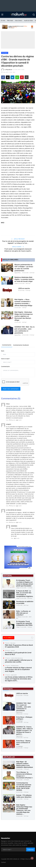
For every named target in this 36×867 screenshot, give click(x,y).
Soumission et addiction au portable (24, 602)
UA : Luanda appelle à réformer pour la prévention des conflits (18, 661)
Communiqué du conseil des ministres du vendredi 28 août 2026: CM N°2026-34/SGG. (23, 786)
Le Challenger (19, 721)
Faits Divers (18, 20)
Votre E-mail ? (5, 359)
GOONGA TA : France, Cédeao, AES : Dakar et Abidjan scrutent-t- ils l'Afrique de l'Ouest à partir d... (24, 730)
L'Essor (16, 283)
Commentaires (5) (10, 398)
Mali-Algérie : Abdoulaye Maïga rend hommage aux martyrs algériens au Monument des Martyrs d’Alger (23, 316)
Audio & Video (28, 20)
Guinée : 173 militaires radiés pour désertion (24, 796)
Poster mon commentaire (11, 389)
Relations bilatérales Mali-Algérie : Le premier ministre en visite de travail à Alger (24, 279)
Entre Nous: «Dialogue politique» (24, 718)
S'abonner (30, 849)
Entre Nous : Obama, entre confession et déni (23, 742)
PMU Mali (10, 20)
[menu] (2, 15)
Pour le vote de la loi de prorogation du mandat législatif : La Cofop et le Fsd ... (18, 242)
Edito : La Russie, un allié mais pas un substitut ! (23, 613)
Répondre (13, 420)
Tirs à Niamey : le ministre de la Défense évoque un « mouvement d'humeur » (24, 775)
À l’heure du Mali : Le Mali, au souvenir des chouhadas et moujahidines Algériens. (24, 593)
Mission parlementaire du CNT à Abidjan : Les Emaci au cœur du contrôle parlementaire (23, 268)
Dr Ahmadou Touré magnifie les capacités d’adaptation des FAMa (24, 623)
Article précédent (19, 239)
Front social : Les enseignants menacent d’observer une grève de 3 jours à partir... (18, 250)
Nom (2, 351)
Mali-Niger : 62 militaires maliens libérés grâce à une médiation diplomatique (24, 764)
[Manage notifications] (32, 858)
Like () (19, 420)
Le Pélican (18, 616)
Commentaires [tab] (6, 345)
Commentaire (5, 366)
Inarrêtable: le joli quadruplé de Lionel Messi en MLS (18, 653)
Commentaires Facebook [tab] (21, 345)
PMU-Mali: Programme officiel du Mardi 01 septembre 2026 (19, 646)
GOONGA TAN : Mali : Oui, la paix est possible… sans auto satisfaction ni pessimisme (24, 330)
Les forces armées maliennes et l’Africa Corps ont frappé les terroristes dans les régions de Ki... (18, 679)
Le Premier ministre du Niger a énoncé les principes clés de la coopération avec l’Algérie (18, 669)
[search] (33, 15)
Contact (3, 862)
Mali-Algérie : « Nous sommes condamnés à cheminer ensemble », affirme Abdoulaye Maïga (23, 302)
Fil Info (3, 20)
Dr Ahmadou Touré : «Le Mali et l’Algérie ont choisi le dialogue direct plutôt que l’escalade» (24, 583)
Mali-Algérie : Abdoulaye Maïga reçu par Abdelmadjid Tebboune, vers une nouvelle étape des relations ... (24, 809)
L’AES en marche (24, 288)
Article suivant (17, 247)
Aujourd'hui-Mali (18, 272)
